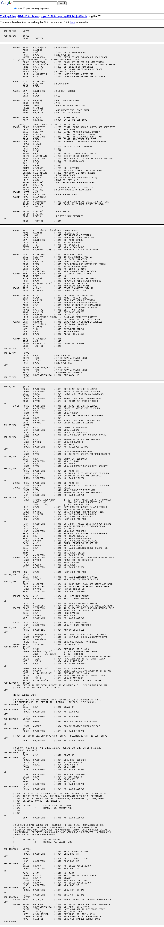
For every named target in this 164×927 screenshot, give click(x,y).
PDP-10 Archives (28, 16)
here (72, 22)
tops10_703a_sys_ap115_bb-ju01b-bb (64, 16)
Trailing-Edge (8, 16)
